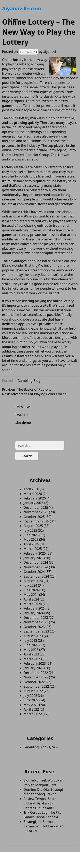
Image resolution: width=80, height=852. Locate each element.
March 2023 (33, 659)
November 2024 (36, 567)
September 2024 (36, 576)
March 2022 (33, 714)
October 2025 (34, 516)
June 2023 (31, 645)
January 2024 (33, 613)
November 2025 (36, 512)
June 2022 (31, 700)
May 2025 (31, 539)
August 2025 (33, 525)
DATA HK (22, 415)
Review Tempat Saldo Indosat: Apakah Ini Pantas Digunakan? (40, 803)
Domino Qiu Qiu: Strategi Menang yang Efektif (43, 791)
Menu (15, 19)
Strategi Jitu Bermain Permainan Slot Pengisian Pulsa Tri (43, 826)
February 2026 (35, 498)
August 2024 (33, 581)
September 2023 (36, 631)
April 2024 (31, 599)
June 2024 (31, 590)
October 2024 (34, 571)
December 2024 (36, 562)
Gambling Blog (28, 380)
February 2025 (35, 553)
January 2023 (33, 668)
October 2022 (34, 682)
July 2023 (30, 640)
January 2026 (33, 503)
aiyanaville (51, 51)
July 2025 (30, 530)
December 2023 (36, 617)
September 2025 (36, 521)
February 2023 (35, 663)
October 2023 (34, 626)
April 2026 (31, 489)
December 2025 (36, 507)
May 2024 (31, 594)
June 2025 (31, 535)
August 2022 (33, 691)
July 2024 (30, 585)
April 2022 (31, 709)
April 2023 (31, 654)
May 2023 (31, 649)
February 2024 (35, 608)
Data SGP (22, 407)
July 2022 (30, 695)
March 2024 (33, 604)
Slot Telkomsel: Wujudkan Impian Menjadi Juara (43, 782)
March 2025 (33, 548)
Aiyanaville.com (21, 8)
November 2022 (36, 677)
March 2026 (33, 493)
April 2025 (31, 544)
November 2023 (36, 622)
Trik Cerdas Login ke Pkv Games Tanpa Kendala (42, 814)
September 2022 (36, 686)
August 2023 (33, 636)
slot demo (23, 422)
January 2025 (33, 558)
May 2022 (31, 705)
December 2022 (36, 672)
